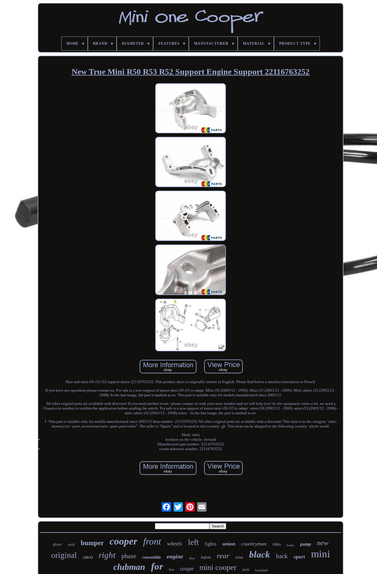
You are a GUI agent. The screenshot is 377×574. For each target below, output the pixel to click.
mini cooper (218, 567)
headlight (261, 570)
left (193, 542)
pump (305, 544)
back (282, 556)
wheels (174, 543)
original (64, 555)
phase (128, 556)
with (71, 544)
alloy (192, 558)
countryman (254, 544)
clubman (129, 567)
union (228, 544)
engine (175, 556)
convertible (151, 557)
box (171, 570)
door (57, 544)
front (152, 541)
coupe (187, 568)
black (259, 554)
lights (210, 544)
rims (276, 544)
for (157, 566)
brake (290, 545)
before (206, 557)
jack (245, 569)
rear (223, 556)
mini (320, 554)
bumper (92, 543)
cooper (123, 541)
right (107, 555)
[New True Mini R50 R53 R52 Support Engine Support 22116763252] (190, 109)
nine (239, 557)
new (322, 543)
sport (299, 557)
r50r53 (88, 557)
